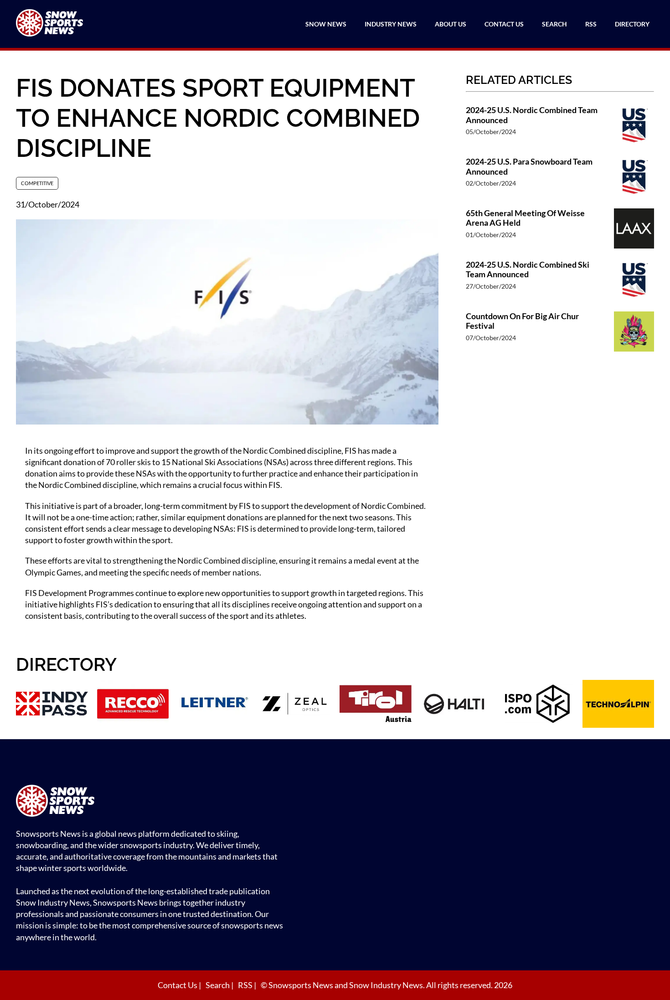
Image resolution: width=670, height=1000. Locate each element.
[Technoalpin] (618, 705)
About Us (450, 24)
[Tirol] (376, 705)
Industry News (391, 24)
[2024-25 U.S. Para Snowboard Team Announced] (634, 178)
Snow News (325, 24)
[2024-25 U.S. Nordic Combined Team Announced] (634, 126)
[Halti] (457, 705)
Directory (632, 24)
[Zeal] (295, 705)
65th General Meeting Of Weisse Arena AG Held (525, 218)
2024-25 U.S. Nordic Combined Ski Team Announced (527, 270)
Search (554, 24)
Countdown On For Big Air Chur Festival (522, 321)
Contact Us (504, 24)
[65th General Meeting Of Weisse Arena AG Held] (634, 229)
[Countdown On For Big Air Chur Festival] (634, 332)
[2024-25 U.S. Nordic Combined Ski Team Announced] (634, 281)
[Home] (152, 802)
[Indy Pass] (52, 705)
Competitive (37, 183)
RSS (591, 24)
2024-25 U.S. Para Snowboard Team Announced (529, 166)
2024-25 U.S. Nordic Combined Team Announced (532, 115)
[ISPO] (537, 705)
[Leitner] (214, 705)
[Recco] (133, 705)
